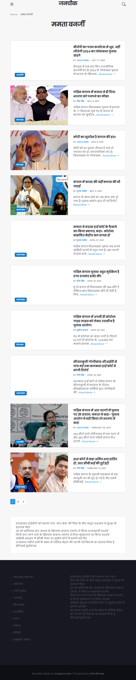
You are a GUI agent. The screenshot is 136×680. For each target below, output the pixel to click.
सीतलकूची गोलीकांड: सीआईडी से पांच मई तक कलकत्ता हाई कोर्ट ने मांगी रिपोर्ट (95, 366)
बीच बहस (20, 120)
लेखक (17, 625)
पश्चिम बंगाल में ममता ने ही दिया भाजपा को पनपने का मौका (94, 94)
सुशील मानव (82, 330)
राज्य (16, 618)
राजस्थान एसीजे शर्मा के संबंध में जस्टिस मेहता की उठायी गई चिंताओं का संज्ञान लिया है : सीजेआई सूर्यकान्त (96, 613)
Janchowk (82, 60)
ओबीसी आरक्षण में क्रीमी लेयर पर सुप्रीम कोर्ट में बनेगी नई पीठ (51, 538)
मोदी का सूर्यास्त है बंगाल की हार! (94, 137)
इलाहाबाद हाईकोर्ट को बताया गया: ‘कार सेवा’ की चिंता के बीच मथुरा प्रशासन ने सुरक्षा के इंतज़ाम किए (97, 580)
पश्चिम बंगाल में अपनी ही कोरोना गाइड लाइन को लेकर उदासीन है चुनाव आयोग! (94, 321)
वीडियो (17, 632)
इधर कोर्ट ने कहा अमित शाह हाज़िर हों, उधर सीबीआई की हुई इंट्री (95, 461)
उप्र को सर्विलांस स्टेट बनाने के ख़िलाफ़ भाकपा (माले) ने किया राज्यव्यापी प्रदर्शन (62, 531)
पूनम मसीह (81, 191)
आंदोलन (18, 584)
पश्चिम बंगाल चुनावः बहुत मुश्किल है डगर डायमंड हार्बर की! (96, 274)
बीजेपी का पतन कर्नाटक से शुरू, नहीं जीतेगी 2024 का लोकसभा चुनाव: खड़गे (96, 51)
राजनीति (19, 75)
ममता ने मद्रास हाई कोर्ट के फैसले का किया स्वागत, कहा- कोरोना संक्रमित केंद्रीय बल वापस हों (95, 231)
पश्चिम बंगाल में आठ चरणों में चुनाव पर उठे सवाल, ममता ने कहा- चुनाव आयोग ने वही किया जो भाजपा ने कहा (96, 416)
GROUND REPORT (23, 577)
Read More (106, 74)
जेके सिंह (80, 101)
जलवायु (17, 598)
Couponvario (63, 674)
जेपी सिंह (80, 375)
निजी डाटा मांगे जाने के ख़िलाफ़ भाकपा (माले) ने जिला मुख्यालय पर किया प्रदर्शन (62, 535)
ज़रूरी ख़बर (20, 210)
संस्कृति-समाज (22, 639)
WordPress (97, 674)
